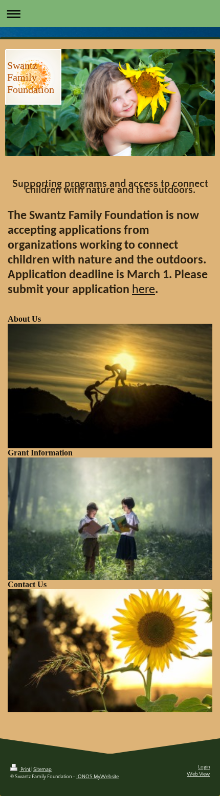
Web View (198, 774)
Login (204, 767)
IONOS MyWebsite (97, 777)
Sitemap (42, 770)
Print (25, 770)
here (143, 290)
